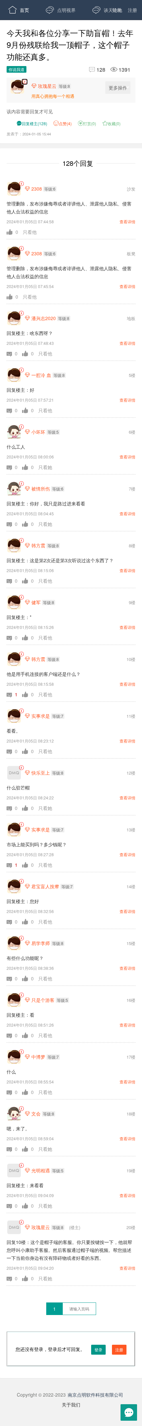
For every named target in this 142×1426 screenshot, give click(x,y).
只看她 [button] (45, 467)
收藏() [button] (111, 123)
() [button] (32, 123)
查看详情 (127, 221)
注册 (132, 10)
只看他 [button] (30, 232)
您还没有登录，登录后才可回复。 (69, 1349)
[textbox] (79, 1309)
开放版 (109, 29)
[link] (21, 183)
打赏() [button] (87, 123)
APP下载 (23, 49)
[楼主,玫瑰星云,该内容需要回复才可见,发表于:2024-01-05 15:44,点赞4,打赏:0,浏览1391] (24, 81)
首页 (18, 10)
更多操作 (118, 87)
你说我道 (16, 69)
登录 (116, 10)
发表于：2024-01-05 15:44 (29, 133)
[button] (15, 232)
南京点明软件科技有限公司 (95, 1394)
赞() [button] (65, 123)
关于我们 (71, 1404)
